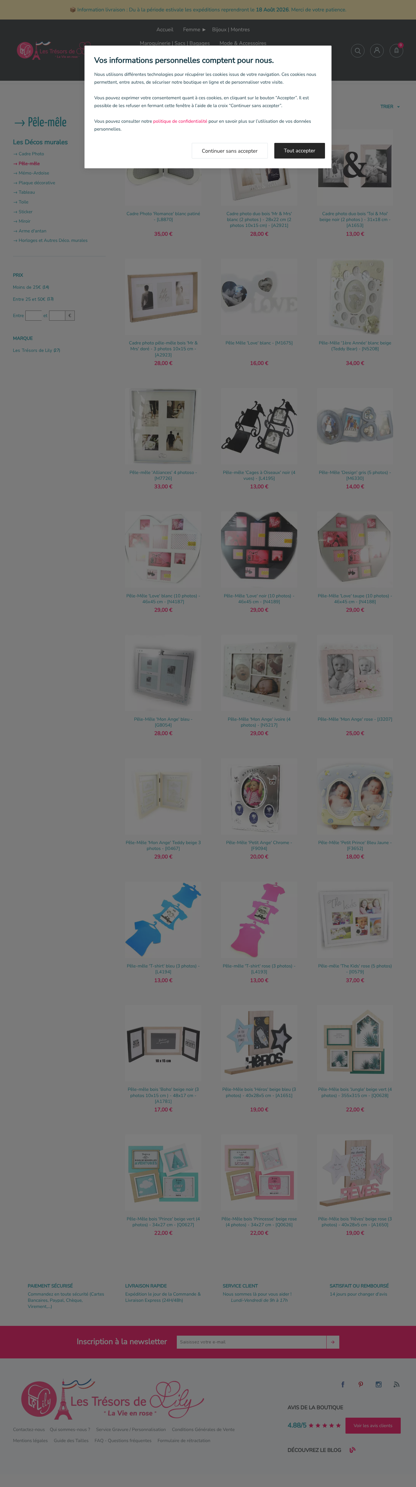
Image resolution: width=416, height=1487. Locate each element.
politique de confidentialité (180, 121)
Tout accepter (300, 150)
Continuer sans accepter (230, 151)
